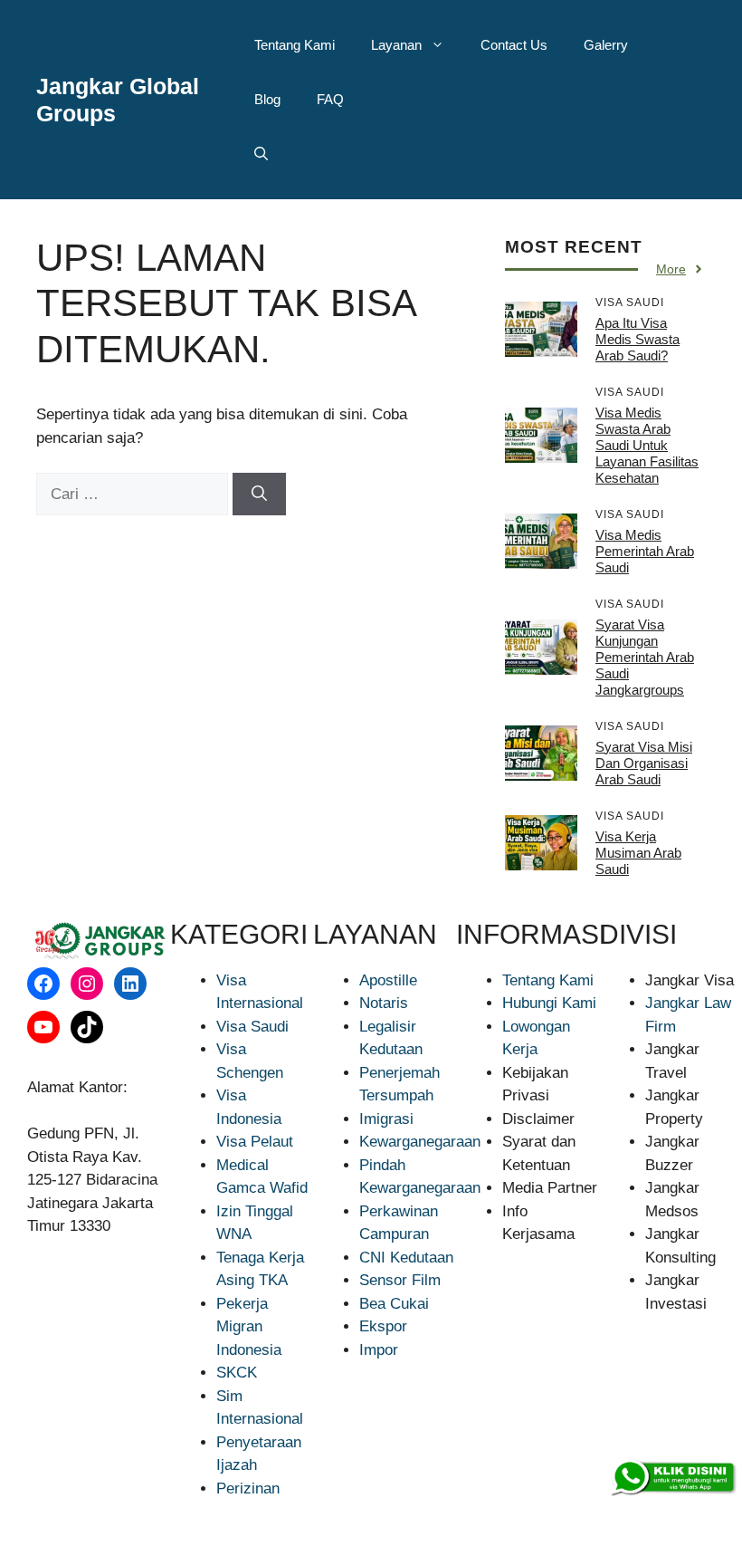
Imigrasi (386, 1119)
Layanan (396, 45)
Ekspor (383, 1326)
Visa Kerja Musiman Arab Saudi (638, 853)
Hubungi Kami (549, 1003)
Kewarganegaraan (419, 1141)
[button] (261, 154)
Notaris (383, 1003)
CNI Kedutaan (406, 1257)
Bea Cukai (394, 1303)
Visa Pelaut (254, 1141)
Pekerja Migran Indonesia (248, 1327)
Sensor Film (400, 1280)
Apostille (388, 980)
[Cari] (259, 494)
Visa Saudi (252, 1026)
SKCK (236, 1372)
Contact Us (513, 45)
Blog (267, 99)
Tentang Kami (294, 45)
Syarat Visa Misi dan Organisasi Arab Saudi (643, 763)
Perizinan (248, 1488)
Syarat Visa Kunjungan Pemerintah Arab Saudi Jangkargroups (644, 657)
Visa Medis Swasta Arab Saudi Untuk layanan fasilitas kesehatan (647, 445)
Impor (378, 1350)
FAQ (330, 99)
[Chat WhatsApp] (672, 1478)
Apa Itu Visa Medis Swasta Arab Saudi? (637, 339)
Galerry (606, 45)
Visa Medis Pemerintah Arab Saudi (644, 551)
